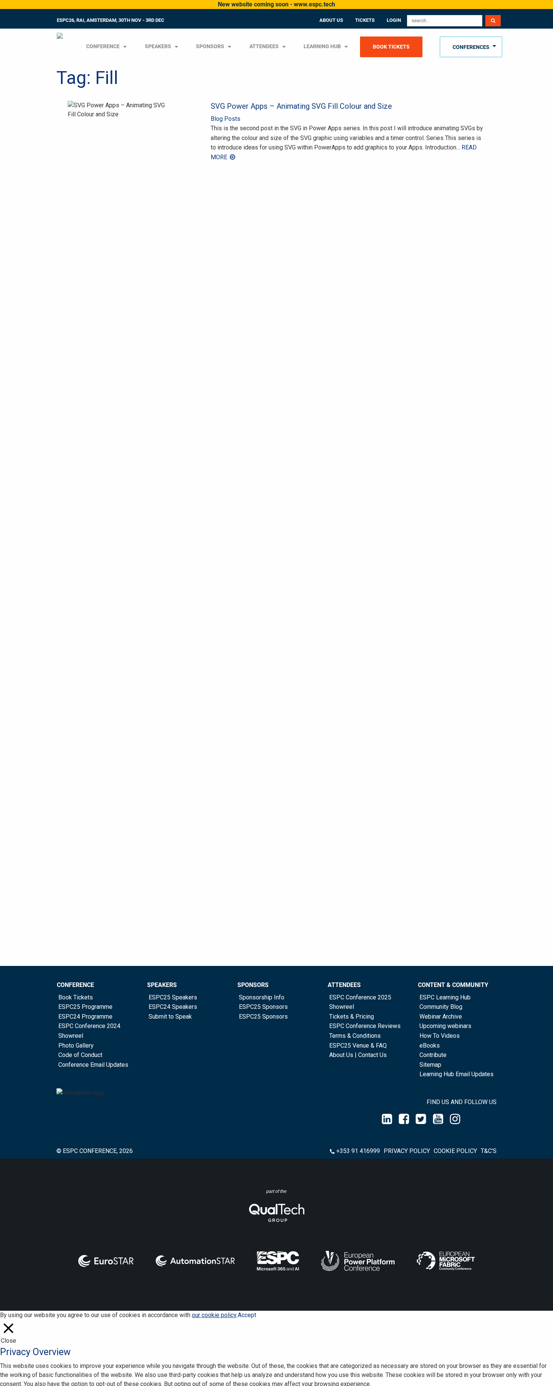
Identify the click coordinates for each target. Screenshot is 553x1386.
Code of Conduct (80, 1055)
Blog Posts (225, 118)
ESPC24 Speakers (173, 1006)
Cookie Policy (455, 1150)
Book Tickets (75, 997)
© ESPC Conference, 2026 (94, 1150)
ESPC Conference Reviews (365, 1026)
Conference (75, 984)
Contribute (433, 1055)
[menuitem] (60, 47)
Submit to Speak (170, 1016)
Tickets (365, 20)
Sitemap (430, 1064)
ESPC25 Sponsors (263, 1006)
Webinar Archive (440, 1016)
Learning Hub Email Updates (456, 1074)
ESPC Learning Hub (445, 997)
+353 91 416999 (358, 1150)
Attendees (264, 46)
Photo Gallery (76, 1045)
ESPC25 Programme (85, 1006)
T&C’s (489, 1150)
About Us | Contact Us (358, 1055)
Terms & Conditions (355, 1035)
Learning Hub (322, 46)
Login (394, 20)
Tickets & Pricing (351, 1016)
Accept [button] (247, 1315)
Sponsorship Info (261, 997)
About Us (331, 20)
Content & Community (453, 984)
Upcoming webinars (445, 1026)
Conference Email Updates (93, 1064)
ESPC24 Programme (85, 1016)
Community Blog (440, 1006)
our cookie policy (214, 1315)
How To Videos (439, 1035)
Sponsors (210, 46)
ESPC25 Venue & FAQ (358, 1045)
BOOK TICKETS (391, 47)
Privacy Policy (407, 1150)
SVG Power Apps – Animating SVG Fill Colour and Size (301, 106)
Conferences (471, 47)
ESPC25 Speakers (173, 997)
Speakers (162, 984)
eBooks (429, 1045)
